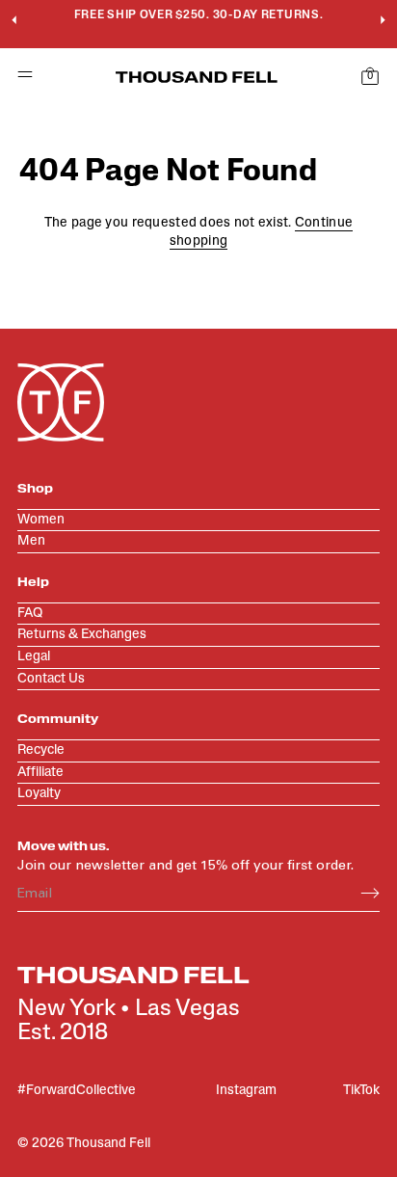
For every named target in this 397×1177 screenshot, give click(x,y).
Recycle (41, 750)
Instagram (246, 1090)
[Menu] (17, 78)
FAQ (29, 613)
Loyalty (39, 794)
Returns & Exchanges (81, 635)
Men (31, 541)
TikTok (361, 1090)
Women (41, 520)
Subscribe (370, 893)
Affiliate (40, 772)
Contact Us (51, 679)
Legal (33, 657)
